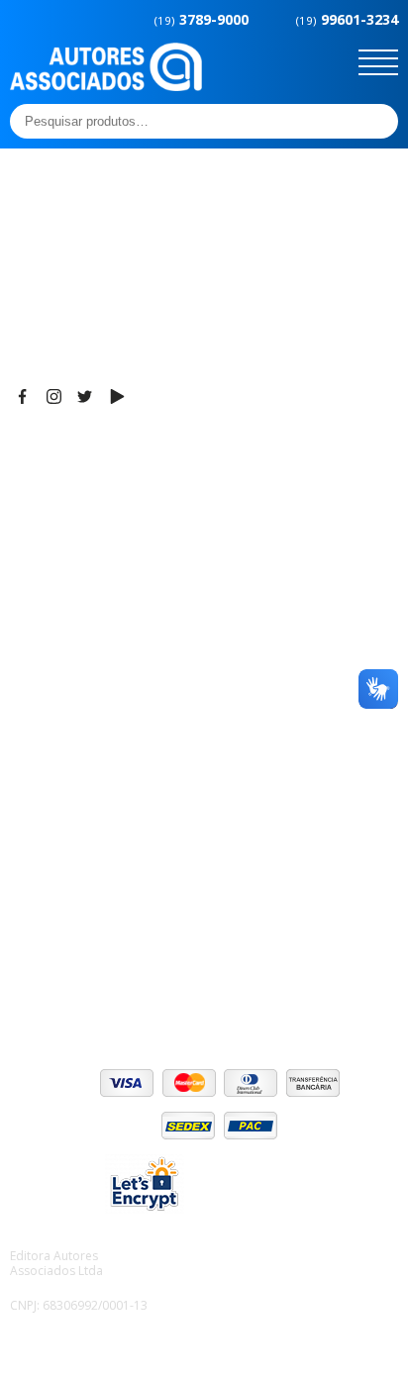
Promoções (49, 760)
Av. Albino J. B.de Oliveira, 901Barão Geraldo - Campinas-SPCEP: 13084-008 (133, 493)
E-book (34, 735)
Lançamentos (55, 785)
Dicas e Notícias (64, 711)
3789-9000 (201, 19)
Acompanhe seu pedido (89, 988)
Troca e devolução (73, 963)
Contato (37, 810)
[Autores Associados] (106, 84)
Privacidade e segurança (93, 938)
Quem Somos (56, 686)
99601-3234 (347, 19)
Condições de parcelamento (105, 914)
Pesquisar (377, 121)
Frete (29, 889)
